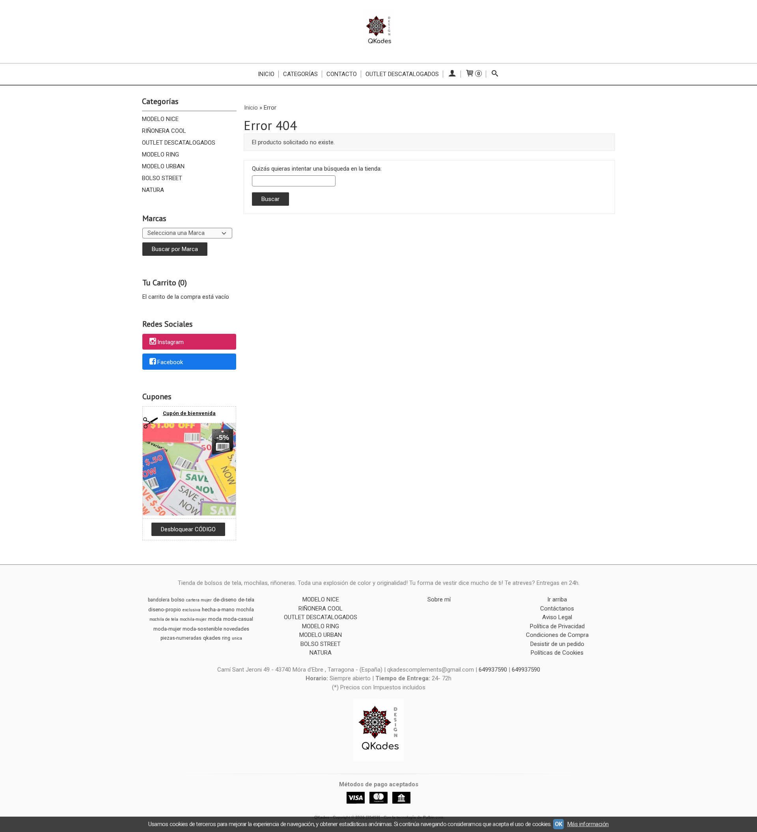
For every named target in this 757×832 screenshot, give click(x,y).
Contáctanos (557, 608)
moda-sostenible (202, 629)
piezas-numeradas (180, 638)
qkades (211, 638)
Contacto (341, 74)
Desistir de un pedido (557, 644)
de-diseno (225, 600)
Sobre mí (439, 599)
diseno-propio (164, 609)
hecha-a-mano (218, 609)
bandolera (159, 600)
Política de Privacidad (557, 626)
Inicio (266, 74)
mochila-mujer (193, 619)
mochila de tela (163, 619)
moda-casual (238, 619)
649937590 (494, 669)
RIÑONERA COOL (164, 130)
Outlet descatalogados (402, 74)
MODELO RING (160, 154)
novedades (236, 629)
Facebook (170, 362)
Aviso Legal (557, 617)
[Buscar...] (495, 74)
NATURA (153, 190)
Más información (588, 824)
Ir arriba (557, 599)
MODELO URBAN (163, 166)
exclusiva (191, 609)
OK (558, 824)
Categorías (300, 74)
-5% (222, 437)
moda (215, 619)
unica (237, 638)
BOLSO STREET (162, 178)
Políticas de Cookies (557, 652)
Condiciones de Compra (557, 634)
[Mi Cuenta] (452, 74)
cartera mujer (199, 600)
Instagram (170, 342)
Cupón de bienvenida (189, 413)
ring (226, 638)
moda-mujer (167, 629)
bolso (178, 600)
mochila (245, 609)
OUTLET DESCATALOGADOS (178, 142)
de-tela (246, 600)
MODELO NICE (160, 119)
